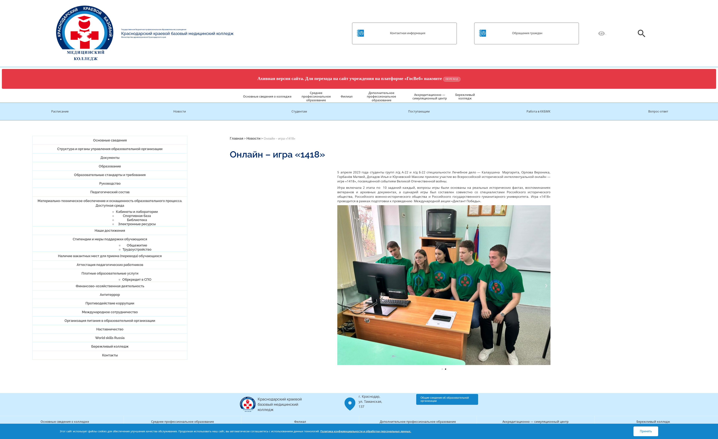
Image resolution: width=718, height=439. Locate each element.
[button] (341, 285)
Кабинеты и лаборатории (137, 212)
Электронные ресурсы (137, 224)
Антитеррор (110, 295)
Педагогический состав (110, 192)
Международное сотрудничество (110, 312)
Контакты (110, 355)
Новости (179, 111)
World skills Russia (110, 338)
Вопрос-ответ (658, 111)
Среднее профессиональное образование (316, 96)
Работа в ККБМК (538, 111)
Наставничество (109, 329)
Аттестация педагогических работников (110, 265)
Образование (110, 166)
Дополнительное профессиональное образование (381, 96)
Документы (109, 158)
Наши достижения (110, 230)
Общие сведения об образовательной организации (445, 399)
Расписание (60, 111)
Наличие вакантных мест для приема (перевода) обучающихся (110, 256)
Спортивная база (137, 216)
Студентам (299, 111)
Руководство (110, 183)
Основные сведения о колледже (267, 96)
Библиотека (137, 220)
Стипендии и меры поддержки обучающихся (110, 239)
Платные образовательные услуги (110, 273)
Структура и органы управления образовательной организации (109, 149)
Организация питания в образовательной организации (110, 321)
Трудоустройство (136, 249)
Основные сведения (110, 140)
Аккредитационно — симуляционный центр (429, 96)
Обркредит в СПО (136, 279)
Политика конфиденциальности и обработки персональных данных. (365, 431)
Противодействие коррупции (109, 303)
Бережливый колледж (465, 96)
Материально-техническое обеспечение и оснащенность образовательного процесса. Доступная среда (110, 203)
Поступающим (419, 111)
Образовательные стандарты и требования (110, 175)
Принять (646, 431)
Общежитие (137, 245)
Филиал (347, 96)
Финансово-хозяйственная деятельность (110, 286)
